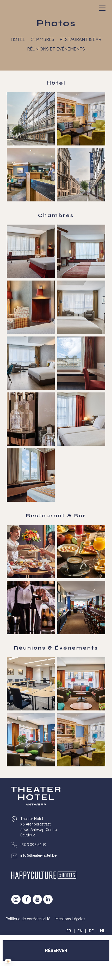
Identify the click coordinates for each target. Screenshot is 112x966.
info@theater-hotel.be (38, 855)
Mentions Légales (70, 919)
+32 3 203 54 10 (33, 844)
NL (102, 931)
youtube (37, 899)
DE (91, 931)
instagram (16, 899)
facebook (26, 899)
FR (68, 931)
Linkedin (48, 899)
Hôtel (18, 39)
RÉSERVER (56, 950)
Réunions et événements (56, 49)
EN (80, 931)
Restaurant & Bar (80, 39)
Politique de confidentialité (28, 919)
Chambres (42, 39)
